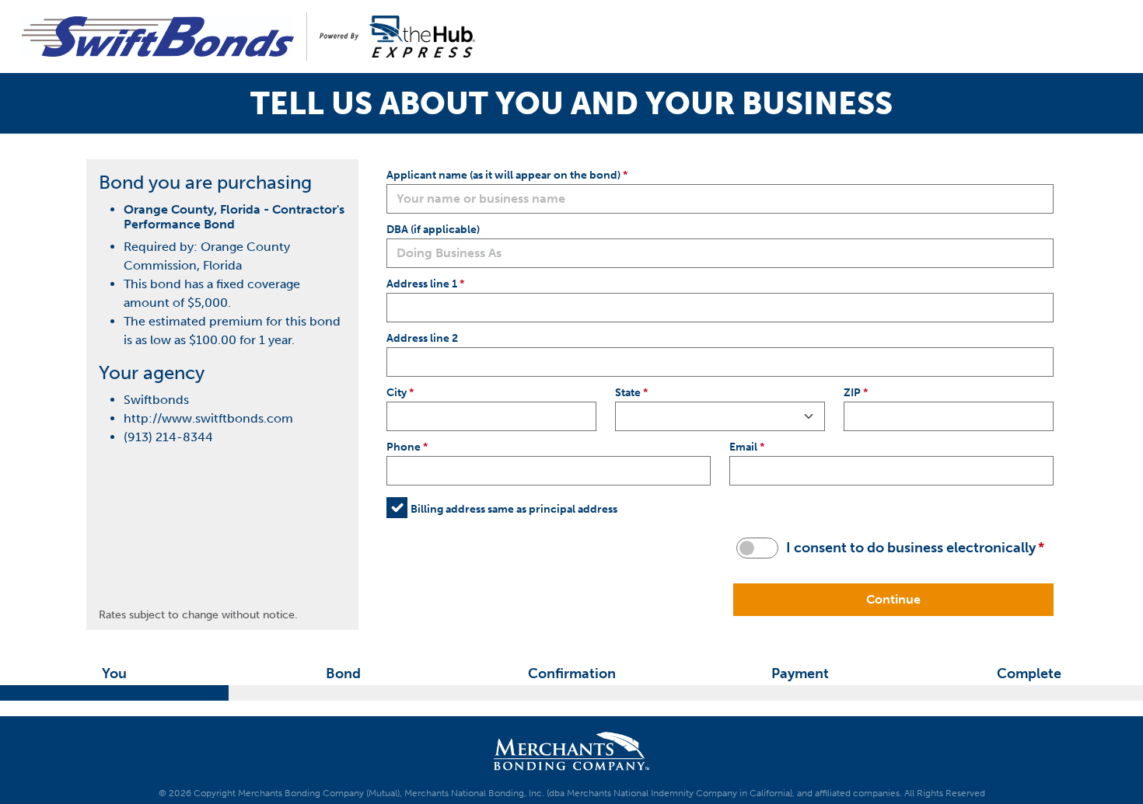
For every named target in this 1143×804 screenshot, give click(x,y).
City (396, 392)
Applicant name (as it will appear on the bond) (503, 175)
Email (743, 447)
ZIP (852, 392)
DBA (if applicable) (433, 229)
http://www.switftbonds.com (208, 418)
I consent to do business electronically (911, 547)
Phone (403, 447)
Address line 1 (421, 284)
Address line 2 (422, 338)
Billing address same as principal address (514, 509)
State (628, 392)
